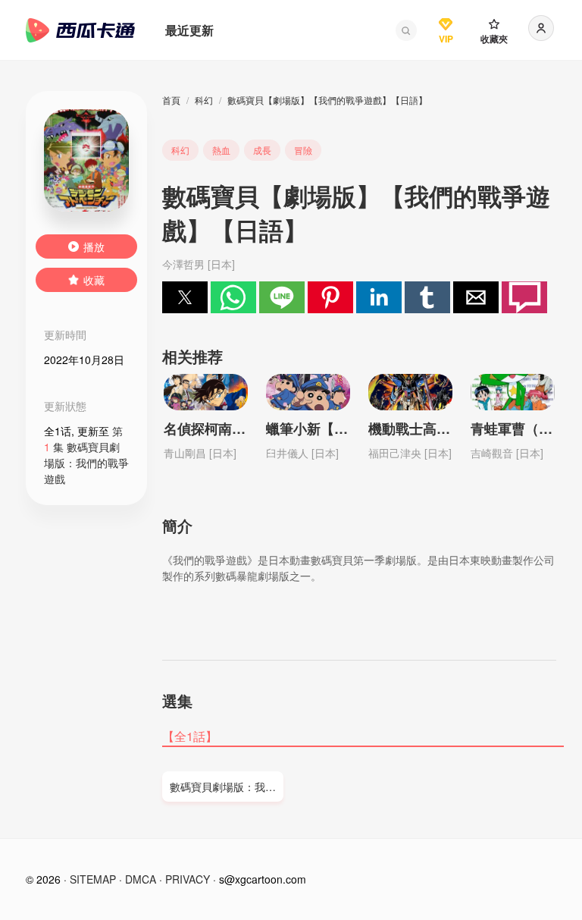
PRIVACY (187, 879)
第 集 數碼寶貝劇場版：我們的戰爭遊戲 (86, 454)
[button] (406, 30)
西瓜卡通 (80, 30)
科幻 (204, 99)
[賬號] (541, 28)
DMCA (140, 879)
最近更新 (189, 30)
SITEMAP (93, 879)
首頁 (171, 99)
